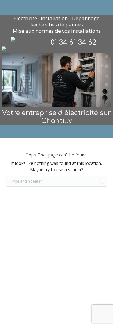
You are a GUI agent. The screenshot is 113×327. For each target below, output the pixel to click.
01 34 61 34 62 (73, 42)
